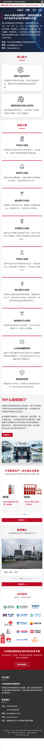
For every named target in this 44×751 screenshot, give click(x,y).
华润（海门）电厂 (11, 572)
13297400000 (8, 2)
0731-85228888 (19, 2)
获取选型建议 (22, 664)
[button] (15, 514)
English (20, 10)
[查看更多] (22, 442)
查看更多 (6, 435)
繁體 (27, 10)
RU (34, 10)
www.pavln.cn (13, 48)
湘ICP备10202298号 (18, 733)
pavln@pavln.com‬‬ (15, 45)
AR (40, 10)
